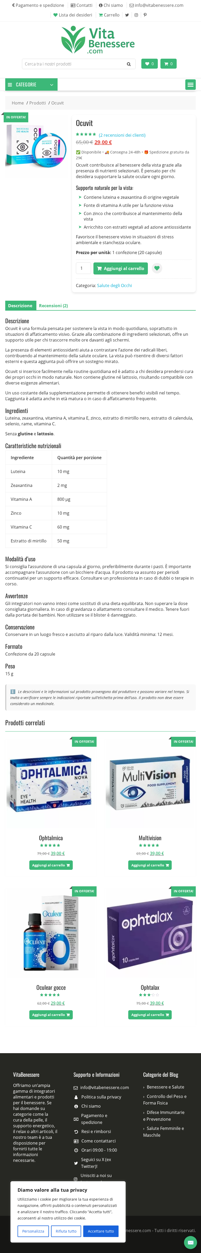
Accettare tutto (101, 1231)
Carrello (112, 15)
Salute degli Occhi (114, 285)
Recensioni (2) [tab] (53, 306)
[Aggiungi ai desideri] (157, 268)
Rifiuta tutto (66, 1231)
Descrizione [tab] (20, 306)
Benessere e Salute (165, 1087)
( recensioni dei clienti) (122, 135)
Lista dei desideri (75, 15)
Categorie (26, 84)
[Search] (129, 64)
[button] (190, 84)
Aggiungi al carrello (124, 268)
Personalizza (33, 1231)
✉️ (190, 1242)
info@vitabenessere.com (104, 1087)
